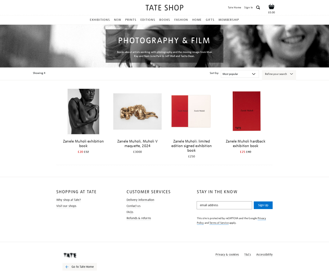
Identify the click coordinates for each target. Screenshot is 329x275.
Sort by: (214, 73)
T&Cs (247, 255)
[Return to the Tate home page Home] (164, 8)
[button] (258, 8)
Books (164, 20)
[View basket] (271, 7)
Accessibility (264, 255)
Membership (229, 20)
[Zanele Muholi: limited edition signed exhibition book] (191, 112)
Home (197, 20)
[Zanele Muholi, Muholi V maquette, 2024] (137, 112)
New (117, 20)
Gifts (210, 20)
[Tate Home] (86, 255)
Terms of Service (219, 222)
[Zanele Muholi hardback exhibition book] (245, 112)
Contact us (134, 206)
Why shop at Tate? (68, 200)
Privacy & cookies (227, 255)
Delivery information (140, 200)
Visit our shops (66, 206)
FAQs (130, 212)
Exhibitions (100, 20)
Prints (131, 20)
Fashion (181, 20)
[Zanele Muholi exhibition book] (83, 112)
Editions (148, 20)
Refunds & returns (139, 218)
